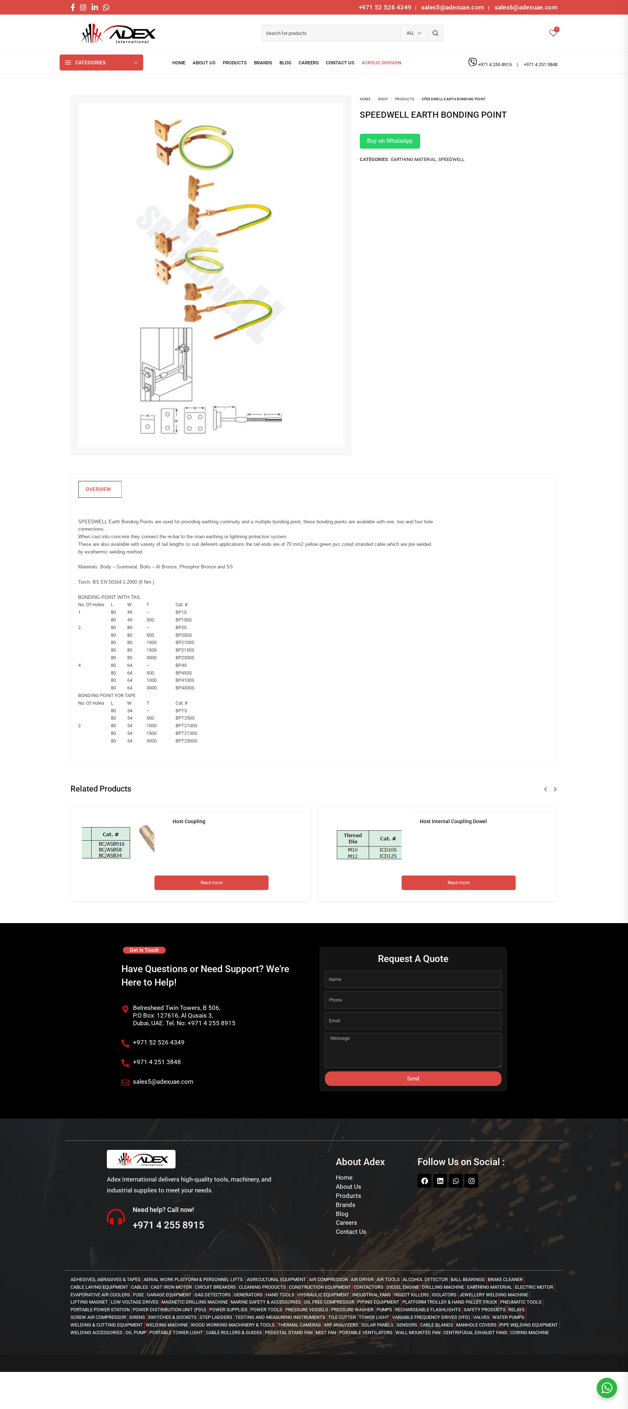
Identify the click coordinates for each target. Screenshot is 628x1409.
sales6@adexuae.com (525, 7)
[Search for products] (435, 33)
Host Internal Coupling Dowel (453, 821)
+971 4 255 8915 (495, 64)
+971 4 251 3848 (540, 64)
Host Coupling (189, 821)
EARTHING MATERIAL (413, 159)
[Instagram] (471, 1181)
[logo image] (116, 33)
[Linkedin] (440, 1181)
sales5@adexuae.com (453, 7)
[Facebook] (424, 1181)
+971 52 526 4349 (385, 7)
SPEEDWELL (451, 159)
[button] (545, 789)
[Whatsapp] (456, 1181)
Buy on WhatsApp (390, 140)
